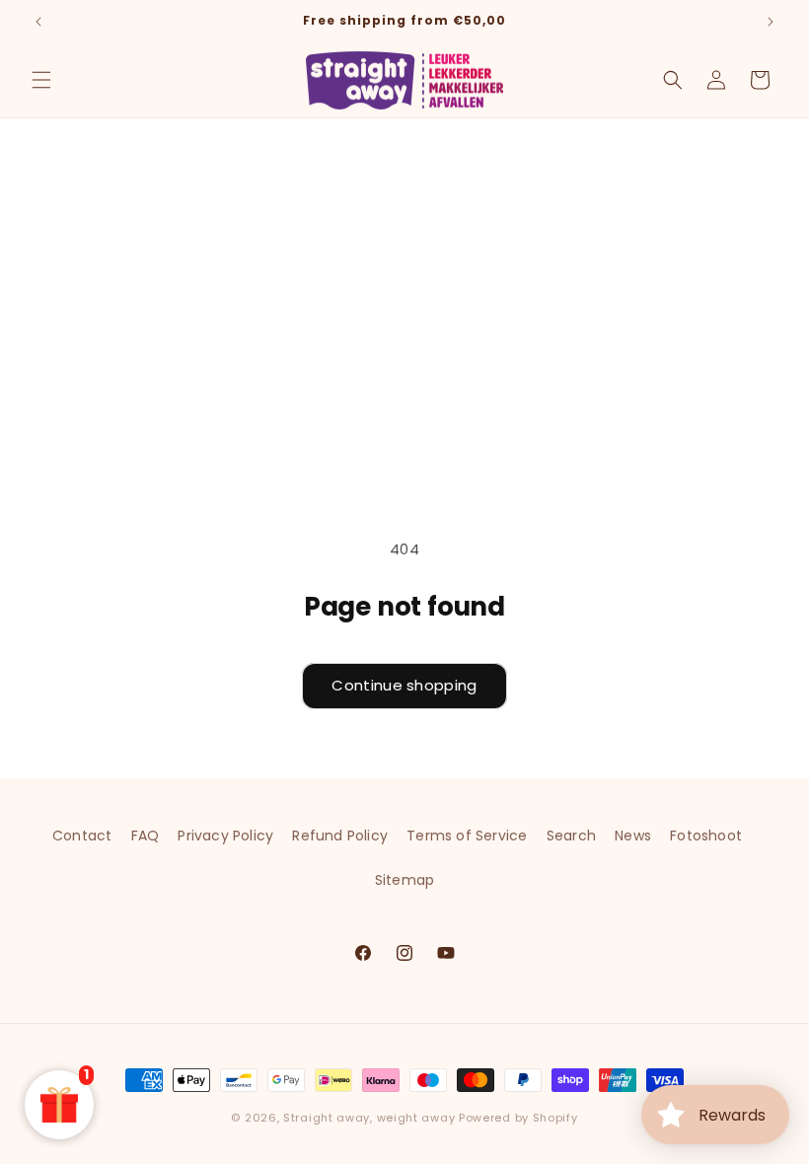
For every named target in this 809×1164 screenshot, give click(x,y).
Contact (81, 835)
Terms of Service (466, 835)
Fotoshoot (706, 835)
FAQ (145, 835)
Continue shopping (404, 685)
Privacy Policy (225, 835)
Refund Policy (340, 835)
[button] (41, 80)
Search (571, 835)
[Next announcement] (770, 21)
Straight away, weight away (369, 1118)
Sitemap (404, 880)
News (633, 835)
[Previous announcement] (38, 21)
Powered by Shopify (518, 1118)
